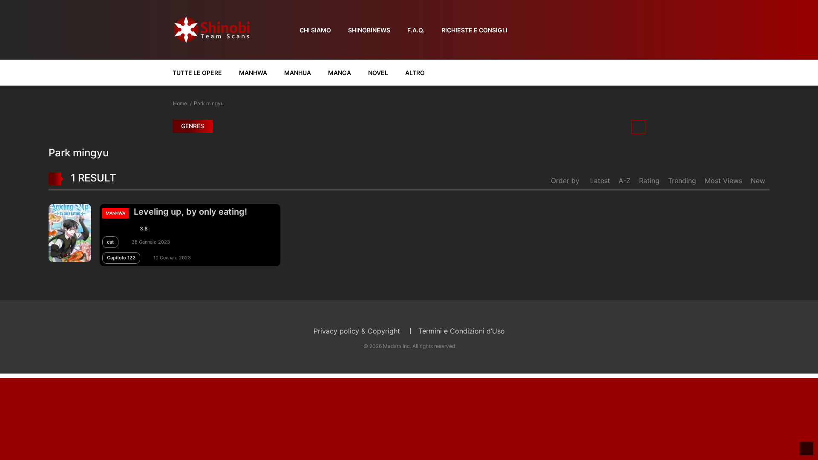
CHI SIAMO (315, 30)
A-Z (625, 180)
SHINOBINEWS (369, 30)
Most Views (723, 180)
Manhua (297, 72)
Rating (649, 180)
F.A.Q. (415, 30)
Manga (339, 72)
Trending (682, 180)
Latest (600, 180)
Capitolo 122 (121, 258)
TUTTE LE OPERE (197, 72)
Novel (378, 72)
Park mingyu (209, 103)
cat (110, 242)
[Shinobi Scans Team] (212, 29)
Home (180, 103)
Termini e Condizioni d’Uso (461, 331)
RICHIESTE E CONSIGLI (474, 30)
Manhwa (253, 72)
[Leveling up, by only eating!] (70, 232)
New (758, 180)
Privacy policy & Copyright (357, 331)
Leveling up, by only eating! (190, 212)
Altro (415, 72)
